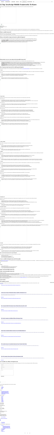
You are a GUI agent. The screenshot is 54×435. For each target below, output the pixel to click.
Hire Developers (7, 1)
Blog (20, 1)
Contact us (2, 431)
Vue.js (2, 399)
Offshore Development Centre (4, 392)
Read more (2, 309)
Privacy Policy (3, 422)
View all (2, 401)
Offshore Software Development (5, 393)
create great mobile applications (25, 68)
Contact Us (24, 1)
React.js (2, 396)
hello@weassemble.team (4, 418)
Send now (2, 376)
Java (1, 397)
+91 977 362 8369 (7, 0)
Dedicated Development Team (6, 426)
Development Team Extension (4, 391)
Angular (2, 400)
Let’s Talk (1, 283)
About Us (17, 1)
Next (53, 282)
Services (2, 1)
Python (2, 398)
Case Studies (13, 1)
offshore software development (4, 260)
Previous (51, 282)
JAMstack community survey (23, 277)
